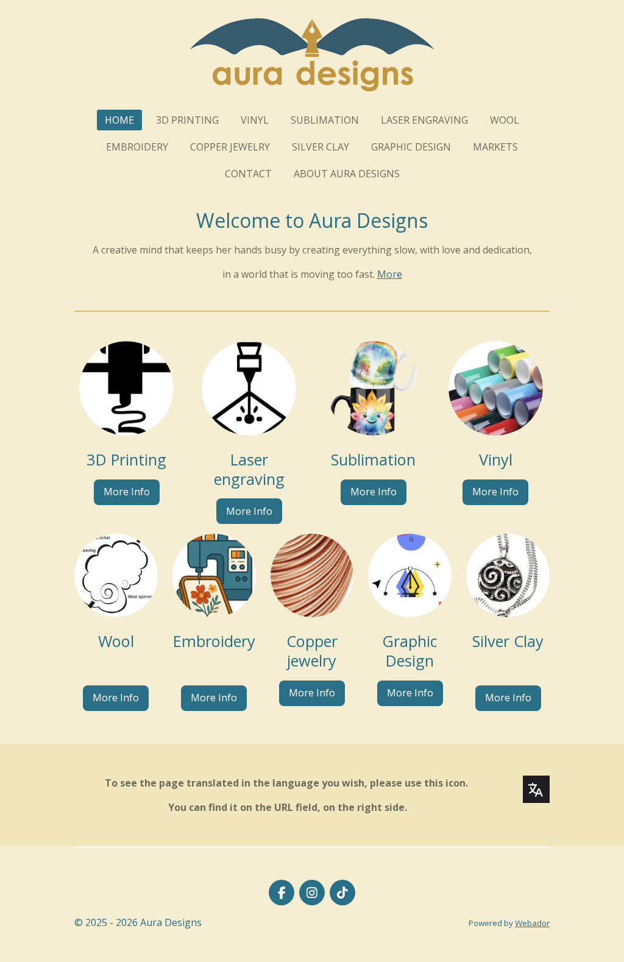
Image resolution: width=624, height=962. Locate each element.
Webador (532, 923)
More (389, 274)
